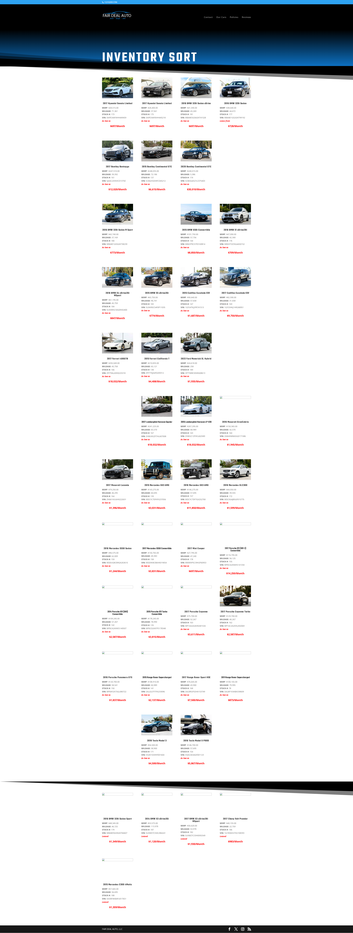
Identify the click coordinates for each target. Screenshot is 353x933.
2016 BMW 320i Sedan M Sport (117, 230)
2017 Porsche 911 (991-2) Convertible (235, 549)
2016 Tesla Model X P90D (196, 741)
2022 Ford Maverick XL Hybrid (196, 359)
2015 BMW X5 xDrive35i (157, 293)
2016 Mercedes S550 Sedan (118, 548)
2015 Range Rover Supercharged (156, 677)
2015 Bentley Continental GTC (157, 167)
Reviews (246, 17)
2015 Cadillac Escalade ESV (196, 293)
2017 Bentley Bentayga (117, 167)
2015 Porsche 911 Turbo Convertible (156, 613)
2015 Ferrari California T (156, 359)
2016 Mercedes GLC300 (235, 485)
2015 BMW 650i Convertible (196, 230)
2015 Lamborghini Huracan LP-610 (196, 422)
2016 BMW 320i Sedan (235, 103)
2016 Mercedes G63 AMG (196, 485)
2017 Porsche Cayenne (196, 612)
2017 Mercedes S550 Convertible (157, 548)
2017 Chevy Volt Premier (235, 819)
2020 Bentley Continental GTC (196, 167)
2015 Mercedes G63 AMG (157, 485)
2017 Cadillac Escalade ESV (235, 293)
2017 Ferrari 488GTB (117, 359)
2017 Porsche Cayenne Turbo (235, 612)
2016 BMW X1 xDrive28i (235, 230)
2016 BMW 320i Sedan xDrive (196, 103)
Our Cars (221, 17)
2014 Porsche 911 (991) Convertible (117, 613)
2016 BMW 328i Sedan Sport (117, 819)
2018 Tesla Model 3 (157, 741)
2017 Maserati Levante (117, 485)
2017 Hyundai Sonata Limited (117, 103)
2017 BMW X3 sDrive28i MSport (196, 820)
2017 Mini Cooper (196, 548)
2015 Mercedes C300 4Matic (117, 884)
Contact (208, 17)
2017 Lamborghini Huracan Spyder (156, 422)
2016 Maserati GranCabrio (235, 422)
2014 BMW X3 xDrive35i (157, 819)
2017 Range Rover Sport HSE (196, 677)
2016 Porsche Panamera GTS (117, 677)
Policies (234, 17)
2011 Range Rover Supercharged (235, 677)
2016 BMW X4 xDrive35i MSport (117, 294)
